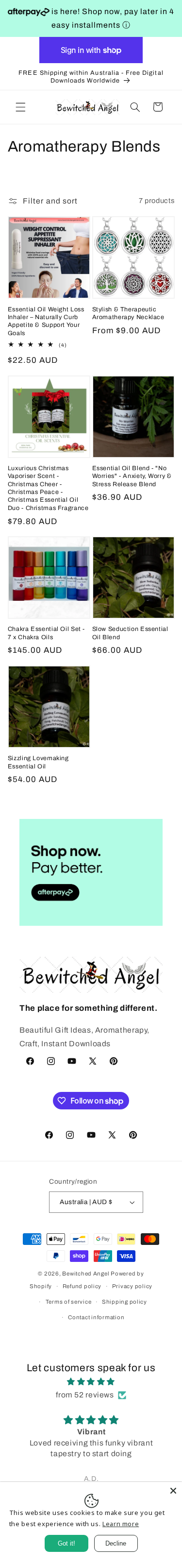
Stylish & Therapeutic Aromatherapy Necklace (128, 313)
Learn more (120, 1523)
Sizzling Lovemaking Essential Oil (38, 762)
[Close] (173, 1491)
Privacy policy (132, 1286)
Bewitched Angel (85, 1273)
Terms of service (69, 1302)
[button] (20, 107)
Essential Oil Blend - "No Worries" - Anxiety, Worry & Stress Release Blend (132, 476)
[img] (91, 1382)
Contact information (96, 1317)
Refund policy (82, 1286)
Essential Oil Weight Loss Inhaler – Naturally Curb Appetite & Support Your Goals (46, 321)
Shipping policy (124, 1302)
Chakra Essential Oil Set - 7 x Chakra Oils (46, 633)
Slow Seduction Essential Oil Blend (130, 633)
